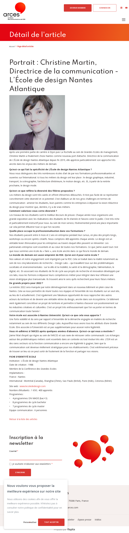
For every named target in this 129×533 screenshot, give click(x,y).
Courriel (13, 451)
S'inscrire (20, 472)
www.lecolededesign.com (33, 386)
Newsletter (69, 519)
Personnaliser (29, 522)
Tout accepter (51, 522)
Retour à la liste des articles (23, 419)
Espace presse (85, 519)
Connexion (104, 8)
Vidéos (98, 519)
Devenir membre (78, 8)
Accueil (12, 46)
